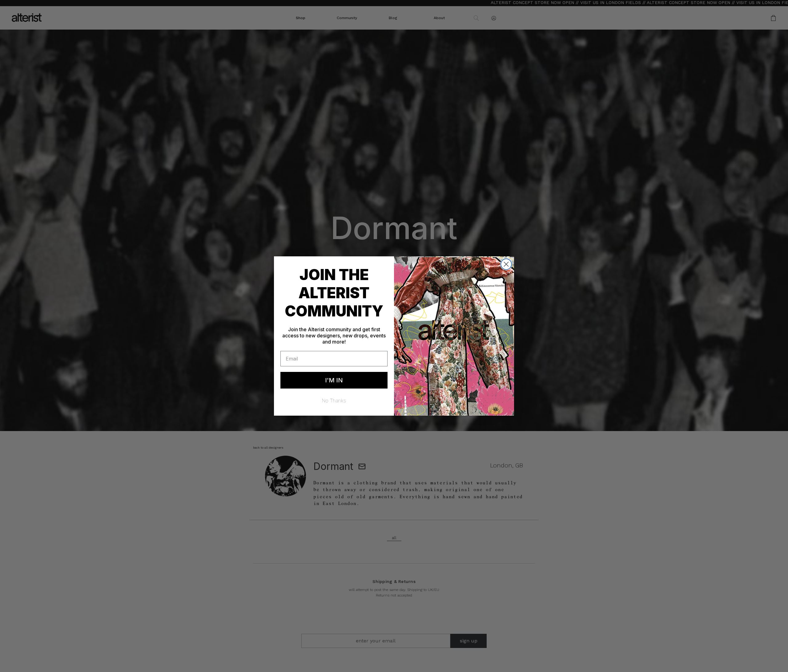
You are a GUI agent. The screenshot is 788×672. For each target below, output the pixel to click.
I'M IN (334, 380)
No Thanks (334, 400)
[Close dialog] (506, 264)
